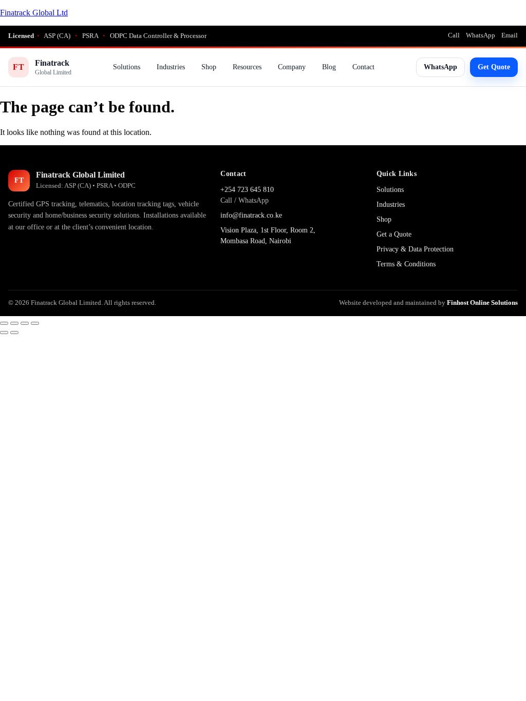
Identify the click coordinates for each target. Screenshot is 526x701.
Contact (363, 67)
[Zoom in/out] (4, 323)
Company (292, 67)
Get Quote (494, 67)
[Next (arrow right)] (14, 332)
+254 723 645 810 (247, 189)
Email (509, 35)
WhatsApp (480, 35)
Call (454, 35)
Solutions (126, 67)
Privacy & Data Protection (415, 249)
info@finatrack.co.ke (251, 215)
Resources (247, 67)
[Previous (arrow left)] (4, 332)
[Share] (25, 323)
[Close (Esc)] (35, 323)
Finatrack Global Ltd (34, 12)
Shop (208, 67)
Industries (171, 67)
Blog (329, 67)
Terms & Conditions (406, 264)
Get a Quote (394, 234)
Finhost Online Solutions (482, 302)
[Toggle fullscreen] (14, 323)
